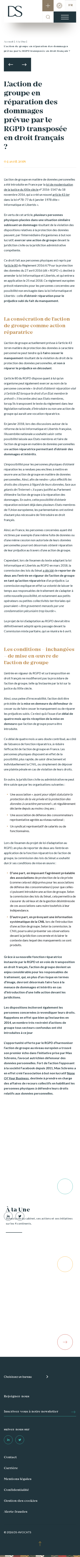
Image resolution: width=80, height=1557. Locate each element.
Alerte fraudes (15, 1512)
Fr (70, 5)
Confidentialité (16, 1490)
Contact (10, 1457)
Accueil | (9, 41)
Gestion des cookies (20, 1501)
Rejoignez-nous (16, 1396)
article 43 (61, 194)
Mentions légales (17, 1479)
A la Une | (21, 41)
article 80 (11, 265)
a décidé (48, 570)
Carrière (11, 1468)
